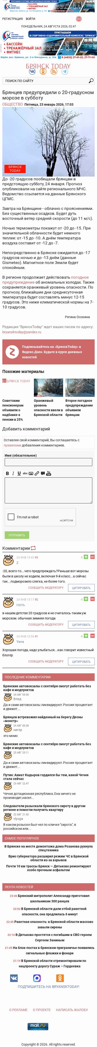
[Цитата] (42, 473)
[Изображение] (31, 473)
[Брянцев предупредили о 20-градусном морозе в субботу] (48, 142)
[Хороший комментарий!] (86, 557)
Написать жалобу (72, 1010)
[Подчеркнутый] (19, 473)
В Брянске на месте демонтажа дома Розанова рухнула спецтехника (48, 848)
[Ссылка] (37, 473)
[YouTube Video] (48, 473)
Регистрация (12, 19)
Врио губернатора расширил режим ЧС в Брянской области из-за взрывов (48, 858)
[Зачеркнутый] (25, 473)
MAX (37, 978)
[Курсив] (13, 473)
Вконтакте (14, 978)
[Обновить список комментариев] (33, 548)
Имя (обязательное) (21, 455)
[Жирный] (7, 473)
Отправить (17, 535)
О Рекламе (18, 1010)
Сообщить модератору (46, 587)
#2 (36, 599)
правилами (12, 445)
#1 (36, 636)
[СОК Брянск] (48, 6)
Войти (30, 19)
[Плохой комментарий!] (92, 557)
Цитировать (81, 588)
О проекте (42, 1010)
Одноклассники (60, 978)
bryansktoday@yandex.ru (21, 332)
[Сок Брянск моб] (48, 44)
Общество (12, 104)
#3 (36, 557)
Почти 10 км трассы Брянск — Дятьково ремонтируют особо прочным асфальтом (48, 868)
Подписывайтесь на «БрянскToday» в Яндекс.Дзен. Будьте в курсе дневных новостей (52, 352)
